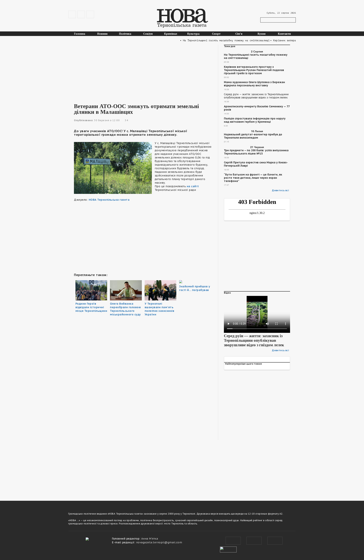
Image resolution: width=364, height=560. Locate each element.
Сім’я (238, 33)
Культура (193, 33)
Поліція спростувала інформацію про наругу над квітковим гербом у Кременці (255, 120)
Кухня (262, 33)
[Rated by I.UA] (228, 549)
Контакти (284, 33)
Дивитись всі (280, 190)
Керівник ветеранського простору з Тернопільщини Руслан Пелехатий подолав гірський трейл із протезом (254, 70)
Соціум (148, 33)
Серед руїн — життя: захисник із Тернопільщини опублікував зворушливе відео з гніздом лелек (256, 96)
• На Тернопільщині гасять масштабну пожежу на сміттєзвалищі (217, 40)
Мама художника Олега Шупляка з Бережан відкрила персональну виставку (254, 84)
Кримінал (170, 33)
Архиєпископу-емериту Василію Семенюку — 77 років (256, 108)
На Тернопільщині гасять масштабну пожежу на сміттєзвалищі (255, 56)
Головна (79, 33)
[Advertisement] (143, 71)
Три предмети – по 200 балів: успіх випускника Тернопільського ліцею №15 (256, 152)
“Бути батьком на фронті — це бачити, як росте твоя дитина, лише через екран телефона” (253, 178)
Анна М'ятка (149, 538)
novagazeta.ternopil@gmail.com (159, 542)
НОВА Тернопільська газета (109, 199)
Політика (125, 33)
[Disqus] (143, 441)
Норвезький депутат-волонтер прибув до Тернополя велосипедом (253, 136)
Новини (102, 33)
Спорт (216, 33)
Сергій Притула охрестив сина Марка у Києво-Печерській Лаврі (256, 164)
